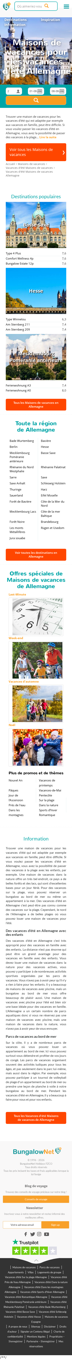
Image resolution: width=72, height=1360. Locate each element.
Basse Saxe (48, 453)
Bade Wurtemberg (22, 441)
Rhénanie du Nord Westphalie (22, 469)
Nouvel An (15, 780)
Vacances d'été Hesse (29, 1316)
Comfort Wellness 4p (19, 258)
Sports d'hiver (48, 810)
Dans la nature (48, 805)
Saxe (44, 477)
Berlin (13, 447)
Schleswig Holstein (53, 483)
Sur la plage (46, 800)
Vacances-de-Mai (50, 790)
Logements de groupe (49, 1272)
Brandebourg (49, 522)
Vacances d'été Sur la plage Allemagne (26, 1277)
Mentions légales (36, 1336)
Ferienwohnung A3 (18, 385)
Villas (31, 1272)
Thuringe (15, 489)
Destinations (15, 19)
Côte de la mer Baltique (50, 513)
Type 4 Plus (13, 253)
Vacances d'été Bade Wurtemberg (46, 1306)
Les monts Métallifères (17, 530)
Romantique (47, 815)
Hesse (45, 447)
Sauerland (16, 495)
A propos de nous (17, 1326)
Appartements (16, 1272)
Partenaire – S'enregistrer (40, 1341)
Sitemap (35, 1326)
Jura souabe (17, 538)
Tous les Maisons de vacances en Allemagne (36, 404)
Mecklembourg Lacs (23, 511)
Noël (12, 725)
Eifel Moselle (49, 495)
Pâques (13, 790)
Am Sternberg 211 (18, 324)
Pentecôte (45, 795)
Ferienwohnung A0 (18, 390)
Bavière (46, 441)
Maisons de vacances (24, 1267)
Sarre (13, 477)
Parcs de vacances (50, 1267)
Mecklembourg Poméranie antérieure (20, 457)
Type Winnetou (16, 319)
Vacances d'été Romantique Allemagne (26, 1296)
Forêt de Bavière (20, 501)
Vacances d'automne (24, 681)
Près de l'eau (17, 805)
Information (15, 24)
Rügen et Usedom (52, 528)
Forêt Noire (17, 522)
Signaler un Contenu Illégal (35, 1331)
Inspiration (50, 19)
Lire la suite (47, 137)
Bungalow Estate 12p (20, 263)
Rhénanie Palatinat (53, 467)
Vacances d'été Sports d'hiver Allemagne (42, 1291)
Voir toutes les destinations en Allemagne (36, 554)
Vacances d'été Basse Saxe (20, 1311)
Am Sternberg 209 (18, 329)
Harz (44, 489)
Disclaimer (50, 1326)
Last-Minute (17, 594)
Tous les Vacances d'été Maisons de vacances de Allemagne (36, 1118)
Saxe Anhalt (17, 483)
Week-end (16, 638)
